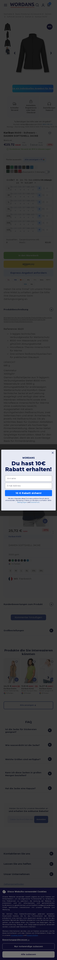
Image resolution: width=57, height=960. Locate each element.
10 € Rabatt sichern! (28, 493)
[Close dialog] (53, 453)
